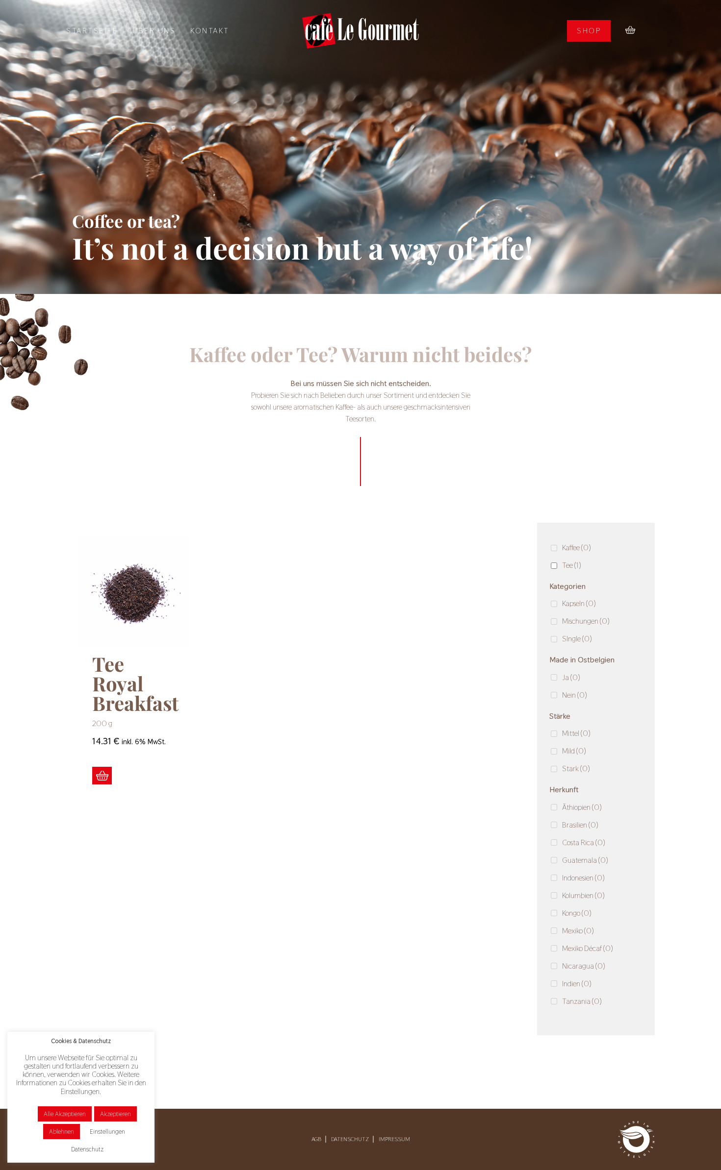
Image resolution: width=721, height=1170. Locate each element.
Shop (589, 30)
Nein (574, 695)
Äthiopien (582, 807)
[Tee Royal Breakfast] (134, 590)
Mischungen (586, 621)
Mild (574, 751)
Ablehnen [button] (61, 1131)
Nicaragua (583, 966)
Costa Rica (583, 842)
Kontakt (210, 30)
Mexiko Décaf (587, 948)
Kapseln (579, 603)
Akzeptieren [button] (115, 1114)
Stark (576, 768)
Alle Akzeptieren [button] (65, 1114)
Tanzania (582, 1001)
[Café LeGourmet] (360, 30)
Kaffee (576, 547)
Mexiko (578, 931)
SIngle (577, 639)
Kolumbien (583, 895)
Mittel (576, 733)
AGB (316, 1139)
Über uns (154, 30)
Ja (571, 677)
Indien (577, 983)
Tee (571, 565)
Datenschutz (350, 1139)
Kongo (577, 913)
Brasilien (580, 825)
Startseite (92, 30)
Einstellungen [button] (107, 1131)
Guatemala (585, 860)
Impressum (394, 1139)
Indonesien (583, 878)
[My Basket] (630, 31)
